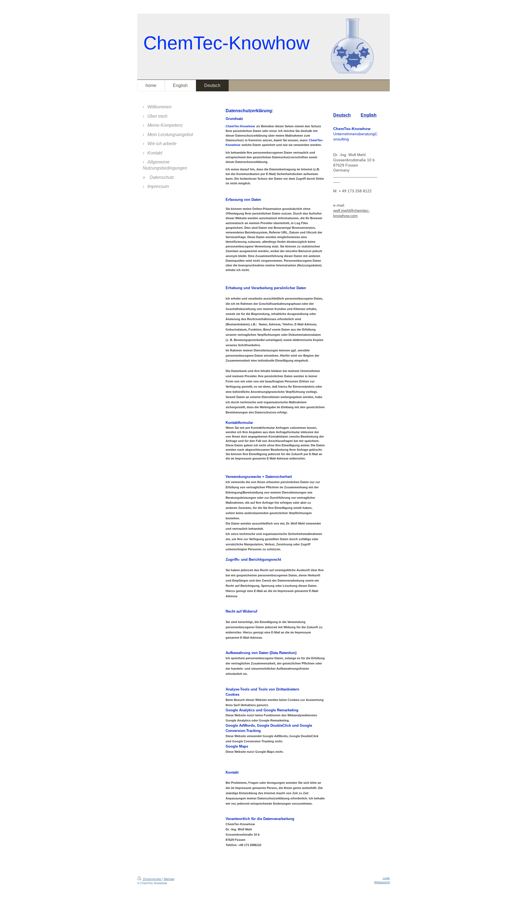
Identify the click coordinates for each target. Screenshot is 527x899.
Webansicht (382, 882)
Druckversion (152, 879)
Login (386, 878)
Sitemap (169, 879)
